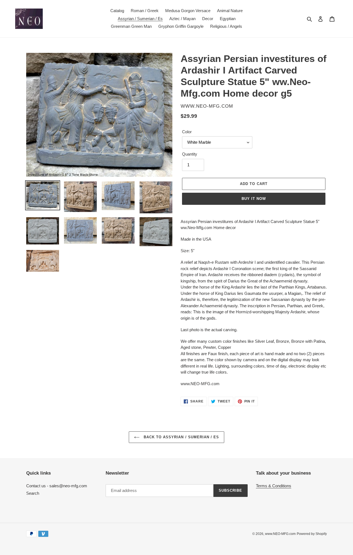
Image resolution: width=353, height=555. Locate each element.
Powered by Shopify (312, 534)
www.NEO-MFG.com (280, 534)
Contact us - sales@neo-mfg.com (56, 485)
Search (32, 493)
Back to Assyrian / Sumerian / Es (180, 437)
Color (187, 131)
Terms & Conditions (273, 485)
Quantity (189, 154)
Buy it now (254, 199)
